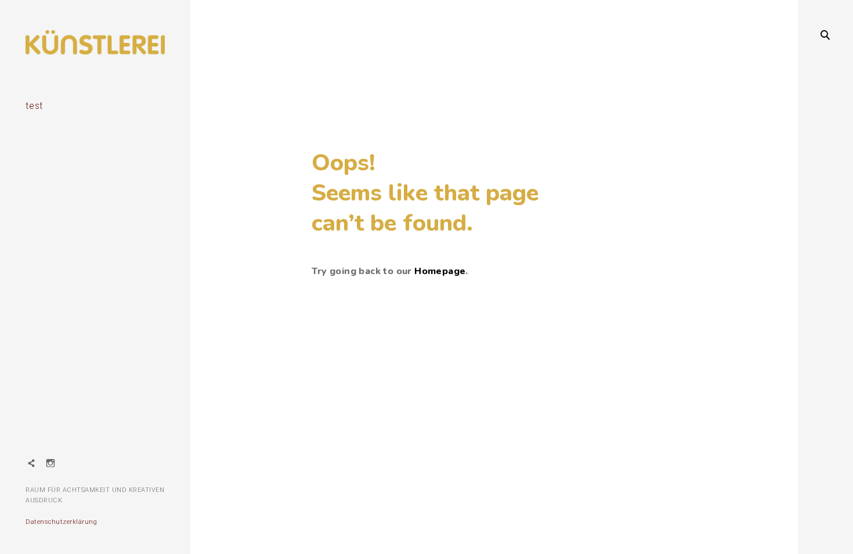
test (34, 105)
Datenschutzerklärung (61, 522)
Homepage (439, 271)
